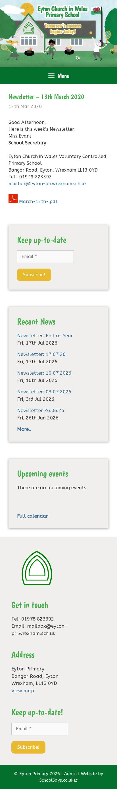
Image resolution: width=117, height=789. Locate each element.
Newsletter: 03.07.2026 (44, 391)
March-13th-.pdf (38, 201)
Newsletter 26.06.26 (40, 410)
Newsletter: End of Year (45, 335)
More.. (24, 429)
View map (22, 690)
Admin (70, 773)
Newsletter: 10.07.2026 (44, 373)
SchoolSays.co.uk (56, 780)
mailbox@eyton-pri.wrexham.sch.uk (48, 183)
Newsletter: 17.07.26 (41, 354)
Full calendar (32, 516)
